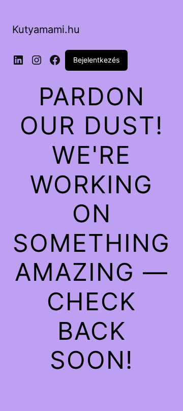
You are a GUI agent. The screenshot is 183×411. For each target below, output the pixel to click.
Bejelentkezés (96, 59)
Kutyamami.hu (46, 29)
